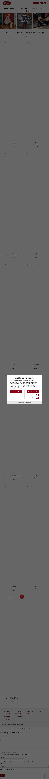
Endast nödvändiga (33, 391)
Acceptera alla (16, 391)
